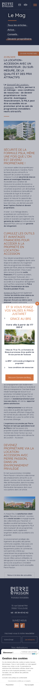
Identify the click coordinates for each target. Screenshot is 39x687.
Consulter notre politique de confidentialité (14, 678)
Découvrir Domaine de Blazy (19, 377)
